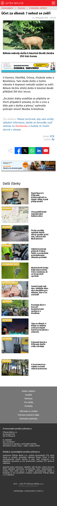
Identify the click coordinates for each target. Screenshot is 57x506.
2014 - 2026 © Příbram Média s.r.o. (28, 485)
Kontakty (29, 406)
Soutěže (28, 395)
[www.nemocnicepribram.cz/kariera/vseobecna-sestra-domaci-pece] (28, 166)
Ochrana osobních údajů (28, 415)
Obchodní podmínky (28, 419)
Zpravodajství (7, 8)
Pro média (28, 402)
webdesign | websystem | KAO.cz (28, 491)
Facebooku (21, 126)
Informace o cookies (29, 411)
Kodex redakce (28, 391)
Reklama (28, 398)
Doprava (21, 8)
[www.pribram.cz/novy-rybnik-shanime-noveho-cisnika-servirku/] (28, 67)
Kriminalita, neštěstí (38, 8)
